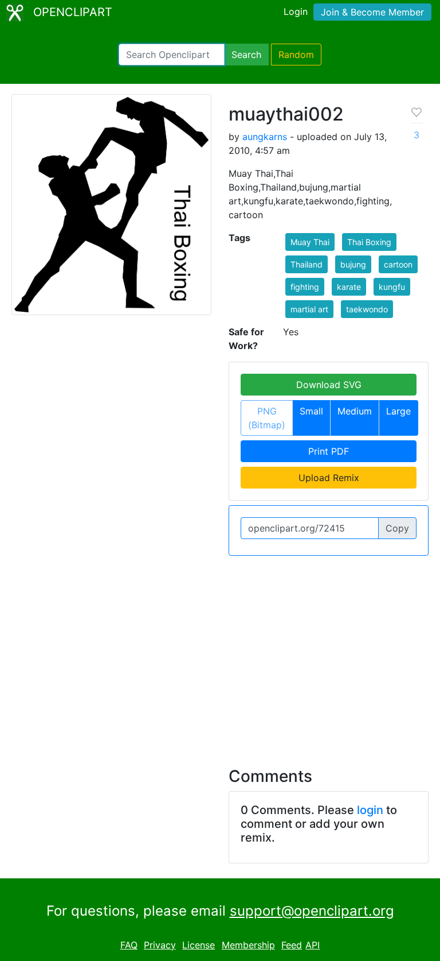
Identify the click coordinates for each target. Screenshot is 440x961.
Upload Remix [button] (328, 477)
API (312, 945)
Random (296, 54)
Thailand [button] (306, 264)
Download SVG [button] (329, 384)
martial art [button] (309, 309)
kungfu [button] (392, 287)
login (370, 810)
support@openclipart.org (312, 910)
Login (296, 11)
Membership (248, 945)
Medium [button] (354, 411)
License (198, 945)
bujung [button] (353, 264)
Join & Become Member (372, 12)
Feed (291, 945)
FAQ (129, 945)
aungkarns (264, 136)
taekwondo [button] (367, 309)
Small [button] (311, 411)
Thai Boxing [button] (369, 242)
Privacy (160, 945)
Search (246, 54)
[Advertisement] (220, 654)
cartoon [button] (398, 264)
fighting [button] (304, 287)
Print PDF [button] (328, 451)
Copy (397, 528)
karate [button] (349, 287)
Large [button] (398, 411)
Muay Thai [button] (309, 242)
